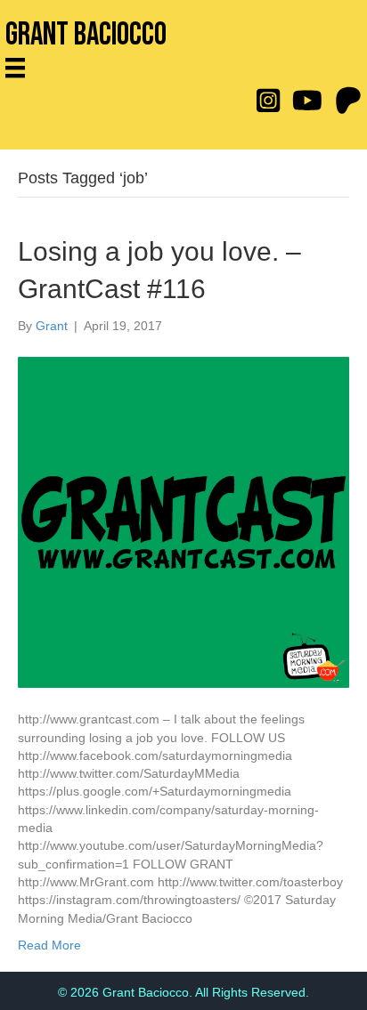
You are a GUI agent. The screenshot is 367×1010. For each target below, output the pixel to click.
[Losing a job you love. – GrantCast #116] (183, 521)
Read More (49, 945)
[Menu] (21, 67)
